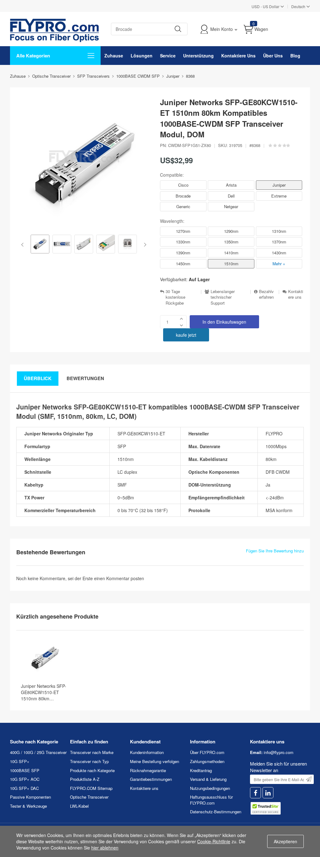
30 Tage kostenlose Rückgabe (175, 297)
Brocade (183, 196)
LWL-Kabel (79, 806)
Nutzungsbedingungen (210, 788)
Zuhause (113, 55)
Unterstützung (198, 55)
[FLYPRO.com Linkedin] (267, 793)
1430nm (279, 253)
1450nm (183, 264)
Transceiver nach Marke (91, 752)
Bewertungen (85, 378)
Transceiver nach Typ (89, 761)
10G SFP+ (19, 761)
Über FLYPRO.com (207, 752)
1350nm (231, 242)
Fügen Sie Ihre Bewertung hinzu (275, 551)
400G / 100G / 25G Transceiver (38, 752)
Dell (231, 196)
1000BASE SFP (24, 770)
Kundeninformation (147, 752)
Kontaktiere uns (295, 294)
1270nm (183, 231)
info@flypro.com (278, 752)
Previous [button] (23, 244)
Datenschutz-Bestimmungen (215, 812)
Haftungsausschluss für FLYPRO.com (211, 800)
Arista (231, 185)
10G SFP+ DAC (24, 788)
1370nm (279, 242)
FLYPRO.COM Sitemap (91, 788)
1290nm (231, 231)
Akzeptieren (285, 841)
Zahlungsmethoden (207, 761)
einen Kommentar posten (119, 578)
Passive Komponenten (30, 797)
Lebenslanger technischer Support (223, 297)
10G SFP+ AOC (24, 779)
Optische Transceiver (89, 797)
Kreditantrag (201, 770)
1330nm (183, 242)
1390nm (183, 253)
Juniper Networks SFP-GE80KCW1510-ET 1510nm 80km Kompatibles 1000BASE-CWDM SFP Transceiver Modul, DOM (45, 692)
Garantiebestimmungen (151, 779)
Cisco (183, 185)
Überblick (38, 378)
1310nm (279, 231)
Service (168, 55)
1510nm (231, 264)
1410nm (231, 253)
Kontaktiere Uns (238, 55)
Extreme (279, 196)
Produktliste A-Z (84, 779)
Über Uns (273, 55)
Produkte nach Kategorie (92, 770)
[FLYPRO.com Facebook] (255, 793)
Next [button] (144, 244)
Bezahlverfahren (266, 294)
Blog (295, 55)
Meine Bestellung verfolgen (154, 761)
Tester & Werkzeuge (28, 806)
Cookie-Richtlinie (213, 841)
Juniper (279, 185)
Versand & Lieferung (208, 779)
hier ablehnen (104, 848)
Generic (183, 206)
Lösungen (141, 55)
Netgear (231, 206)
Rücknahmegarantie (148, 770)
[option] (40, 245)
